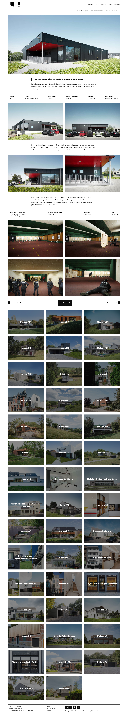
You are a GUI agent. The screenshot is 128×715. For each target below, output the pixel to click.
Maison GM (64, 688)
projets (103, 4)
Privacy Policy (87, 711)
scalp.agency (105, 711)
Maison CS (102, 662)
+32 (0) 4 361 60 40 (15, 706)
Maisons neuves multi (25, 583)
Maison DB (25, 400)
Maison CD (102, 321)
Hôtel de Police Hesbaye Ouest (102, 479)
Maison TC (26, 479)
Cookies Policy (96, 711)
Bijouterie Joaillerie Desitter (26, 662)
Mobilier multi (102, 505)
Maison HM (102, 426)
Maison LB (64, 452)
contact (117, 4)
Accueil (77, 11)
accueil (90, 4)
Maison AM (25, 321)
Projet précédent (17, 303)
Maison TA (64, 505)
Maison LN (102, 636)
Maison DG (64, 348)
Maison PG (64, 531)
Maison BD (25, 374)
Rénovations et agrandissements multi (26, 557)
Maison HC (64, 400)
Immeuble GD (64, 662)
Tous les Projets (65, 303)
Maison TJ (64, 583)
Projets (85, 11)
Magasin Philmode (102, 531)
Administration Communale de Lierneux (26, 505)
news (97, 4)
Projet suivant (112, 303)
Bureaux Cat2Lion (64, 479)
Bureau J (25, 452)
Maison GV (64, 426)
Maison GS (25, 531)
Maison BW (64, 321)
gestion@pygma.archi (15, 709)
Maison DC (64, 557)
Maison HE (25, 636)
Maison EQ (25, 609)
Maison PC (25, 348)
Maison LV (64, 374)
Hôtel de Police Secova (64, 636)
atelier (110, 4)
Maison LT (102, 609)
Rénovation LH (25, 688)
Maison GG (64, 609)
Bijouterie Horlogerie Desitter (102, 583)
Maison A (102, 452)
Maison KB (102, 348)
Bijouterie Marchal (102, 557)
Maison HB (102, 400)
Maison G (102, 374)
